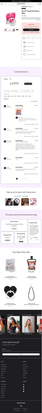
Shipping (3, 390)
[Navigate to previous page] (15, 178)
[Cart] (40, 3)
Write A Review (28, 83)
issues (23, 96)
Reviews (25, 368)
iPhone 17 (3, 377)
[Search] (38, 3)
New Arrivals (3, 371)
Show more (6, 98)
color (5, 96)
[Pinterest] (32, 389)
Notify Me (31, 29)
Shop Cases (3, 364)
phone (29, 96)
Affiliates (25, 371)
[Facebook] (32, 387)
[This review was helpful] (35, 124)
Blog (24, 375)
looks (15, 96)
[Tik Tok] (32, 391)
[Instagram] (32, 384)
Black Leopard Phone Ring (10, 304)
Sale (2, 375)
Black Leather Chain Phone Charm (31, 304)
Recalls (2, 397)
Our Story (25, 364)
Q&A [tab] (10, 78)
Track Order (3, 386)
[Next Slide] (19, 18)
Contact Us (3, 388)
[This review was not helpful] (37, 124)
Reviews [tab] (6, 78)
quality (9, 96)
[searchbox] (7, 91)
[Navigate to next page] (27, 178)
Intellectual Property (17, 408)
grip (12, 96)
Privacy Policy (17, 410)
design (19, 96)
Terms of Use (25, 408)
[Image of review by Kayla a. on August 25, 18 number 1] (18, 112)
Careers (24, 377)
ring (26, 96)
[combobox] (19, 91)
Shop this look (9, 333)
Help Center (3, 384)
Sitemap (25, 410)
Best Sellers (3, 368)
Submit (21, 354)
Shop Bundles (4, 366)
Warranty (3, 395)
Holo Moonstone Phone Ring (10, 277)
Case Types (25, 366)
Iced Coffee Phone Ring (32, 277)
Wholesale (25, 373)
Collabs (2, 373)
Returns (2, 393)
